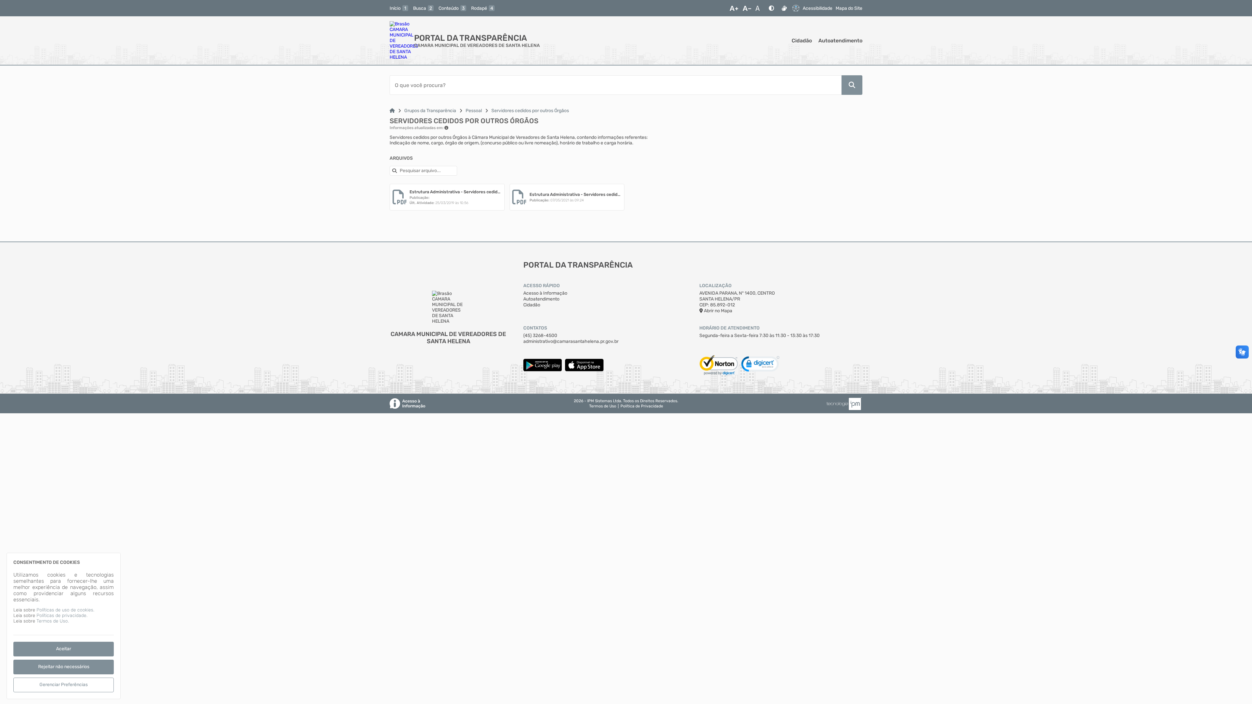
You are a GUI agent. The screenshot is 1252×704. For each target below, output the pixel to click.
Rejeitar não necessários (63, 666)
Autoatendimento (840, 40)
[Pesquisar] (852, 85)
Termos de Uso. (53, 621)
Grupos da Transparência (430, 110)
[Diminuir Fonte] (747, 8)
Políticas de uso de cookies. (65, 610)
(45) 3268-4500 (540, 335)
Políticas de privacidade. (62, 615)
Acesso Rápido (541, 285)
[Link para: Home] (392, 110)
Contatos (535, 328)
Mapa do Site (849, 8)
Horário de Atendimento (729, 328)
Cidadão (802, 40)
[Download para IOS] (584, 370)
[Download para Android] (542, 370)
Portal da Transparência (470, 38)
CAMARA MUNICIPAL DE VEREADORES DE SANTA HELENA (477, 45)
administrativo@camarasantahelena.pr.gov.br (571, 341)
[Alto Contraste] (771, 8)
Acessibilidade (817, 8)
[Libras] (784, 8)
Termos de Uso (602, 406)
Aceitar (63, 649)
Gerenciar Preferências (63, 684)
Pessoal (474, 110)
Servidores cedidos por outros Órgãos (530, 110)
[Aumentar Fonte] (734, 8)
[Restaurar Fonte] (759, 8)
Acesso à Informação (545, 293)
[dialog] (64, 626)
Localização (715, 285)
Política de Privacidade (641, 406)
